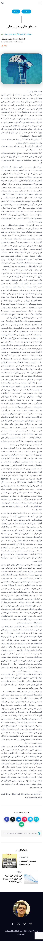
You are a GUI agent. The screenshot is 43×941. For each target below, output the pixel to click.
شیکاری (26, 11)
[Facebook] (12, 923)
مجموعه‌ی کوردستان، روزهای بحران (27, 862)
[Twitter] (18, 923)
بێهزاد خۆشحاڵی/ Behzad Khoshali (13, 39)
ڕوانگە (16, 11)
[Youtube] (30, 923)
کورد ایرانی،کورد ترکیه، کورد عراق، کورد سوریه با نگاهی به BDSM (12, 879)
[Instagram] (24, 923)
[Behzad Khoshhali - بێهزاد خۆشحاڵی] (21, 909)
